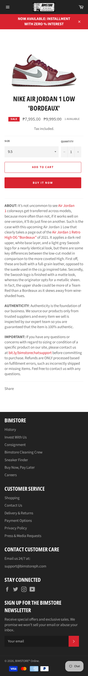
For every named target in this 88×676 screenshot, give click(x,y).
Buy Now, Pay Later (20, 467)
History (10, 429)
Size (7, 141)
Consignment (15, 445)
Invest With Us (16, 437)
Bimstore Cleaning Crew (23, 452)
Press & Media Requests (23, 536)
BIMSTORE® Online (27, 661)
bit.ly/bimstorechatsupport (30, 353)
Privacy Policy (16, 528)
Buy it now (43, 183)
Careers (11, 475)
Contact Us (13, 505)
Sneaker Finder (16, 460)
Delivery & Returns (19, 513)
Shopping (12, 498)
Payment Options (18, 520)
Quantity (67, 142)
